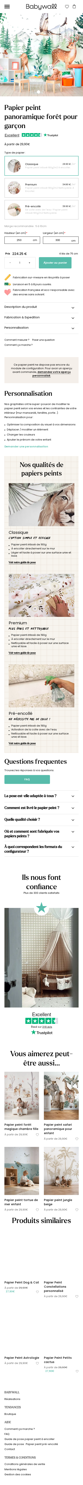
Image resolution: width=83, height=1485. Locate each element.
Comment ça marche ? (19, 1429)
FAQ (27, 779)
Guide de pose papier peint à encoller (29, 1439)
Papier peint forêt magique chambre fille (21, 1127)
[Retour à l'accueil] (41, 7)
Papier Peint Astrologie (21, 1358)
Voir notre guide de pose (22, 562)
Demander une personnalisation (26, 446)
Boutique (10, 1414)
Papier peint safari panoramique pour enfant (58, 1129)
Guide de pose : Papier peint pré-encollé (31, 1444)
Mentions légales (15, 1469)
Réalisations (12, 1399)
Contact (9, 1449)
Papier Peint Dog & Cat (21, 1282)
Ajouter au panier (55, 262)
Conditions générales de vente (24, 1464)
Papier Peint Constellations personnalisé (55, 1286)
